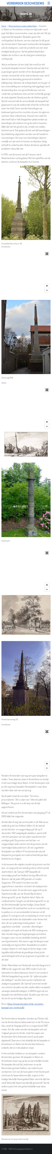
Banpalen (42, 26)
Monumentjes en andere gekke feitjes (23, 26)
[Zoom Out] (47, 290)
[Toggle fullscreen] (47, 254)
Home (3, 26)
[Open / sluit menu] (49, 3)
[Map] (26, 272)
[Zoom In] (47, 286)
